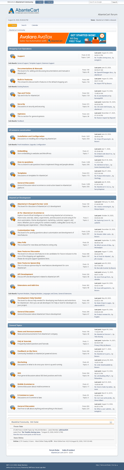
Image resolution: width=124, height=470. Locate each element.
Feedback (20, 121)
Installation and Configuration (31, 136)
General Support (23, 63)
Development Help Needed (29, 298)
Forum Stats (18, 426)
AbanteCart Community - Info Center (25, 422)
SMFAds (8, 467)
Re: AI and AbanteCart (102, 96)
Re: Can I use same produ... (103, 398)
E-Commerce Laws (26, 395)
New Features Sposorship (29, 263)
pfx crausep (98, 259)
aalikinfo (97, 223)
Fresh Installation (23, 145)
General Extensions (65, 294)
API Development (25, 274)
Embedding (22, 151)
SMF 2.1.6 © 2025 (11, 465)
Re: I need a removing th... (103, 207)
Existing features (23, 87)
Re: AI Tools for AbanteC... (103, 256)
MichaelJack (98, 248)
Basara (109, 83)
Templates (22, 173)
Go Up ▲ (115, 465)
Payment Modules (23, 294)
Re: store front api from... (102, 277)
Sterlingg (97, 178)
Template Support (35, 63)
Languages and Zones (50, 294)
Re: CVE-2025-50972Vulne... (103, 107)
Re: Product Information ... (103, 176)
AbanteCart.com (57, 452)
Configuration (41, 145)
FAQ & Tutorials (24, 341)
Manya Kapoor (99, 209)
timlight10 (97, 60)
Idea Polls (22, 242)
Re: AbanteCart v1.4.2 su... (103, 187)
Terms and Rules (105, 465)
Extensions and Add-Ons (28, 285)
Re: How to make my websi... (103, 387)
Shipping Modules (36, 294)
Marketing (22, 362)
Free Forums (16, 467)
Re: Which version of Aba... (103, 245)
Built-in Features (25, 79)
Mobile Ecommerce (26, 384)
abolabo (97, 279)
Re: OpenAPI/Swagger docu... (104, 72)
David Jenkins (98, 156)
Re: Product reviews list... (102, 314)
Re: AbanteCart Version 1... (103, 334)
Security (21, 104)
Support (21, 56)
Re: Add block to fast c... (102, 165)
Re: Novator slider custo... (103, 234)
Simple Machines (22, 465)
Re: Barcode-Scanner (101, 268)
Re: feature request (100, 118)
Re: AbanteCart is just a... (102, 354)
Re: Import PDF (99, 83)
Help (97, 465)
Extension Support (48, 63)
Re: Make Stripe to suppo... (103, 303)
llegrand (112, 118)
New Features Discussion (29, 251)
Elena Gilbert (98, 400)
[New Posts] (13, 56)
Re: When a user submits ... (103, 409)
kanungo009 (98, 98)
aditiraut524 (63, 430)
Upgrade (33, 145)
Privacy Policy (99, 345)
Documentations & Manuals (30, 68)
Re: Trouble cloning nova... (103, 58)
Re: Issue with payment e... (103, 288)
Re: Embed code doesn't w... (103, 154)
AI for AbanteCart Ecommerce (31, 213)
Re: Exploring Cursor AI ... (102, 220)
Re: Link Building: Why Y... (102, 376)
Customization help (26, 230)
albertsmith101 (99, 305)
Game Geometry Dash (102, 167)
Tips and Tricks (24, 93)
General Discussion (26, 183)
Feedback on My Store (27, 351)
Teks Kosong (98, 337)
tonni (96, 389)
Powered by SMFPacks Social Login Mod (33, 467)
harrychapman (99, 189)
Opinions (21, 114)
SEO (19, 373)
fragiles (97, 317)
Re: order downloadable (102, 365)
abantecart (98, 75)
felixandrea (98, 378)
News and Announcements (30, 331)
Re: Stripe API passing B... (103, 139)
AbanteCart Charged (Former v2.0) (33, 204)
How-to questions (25, 162)
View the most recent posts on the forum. (27, 434)
